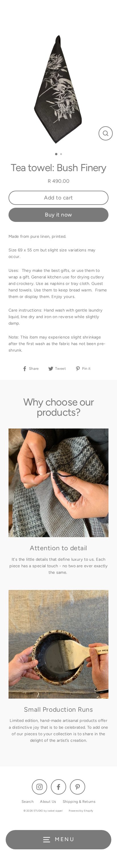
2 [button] (61, 154)
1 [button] (56, 154)
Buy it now (58, 214)
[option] (58, 89)
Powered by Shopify (81, 810)
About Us (48, 801)
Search (28, 801)
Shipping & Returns (79, 801)
